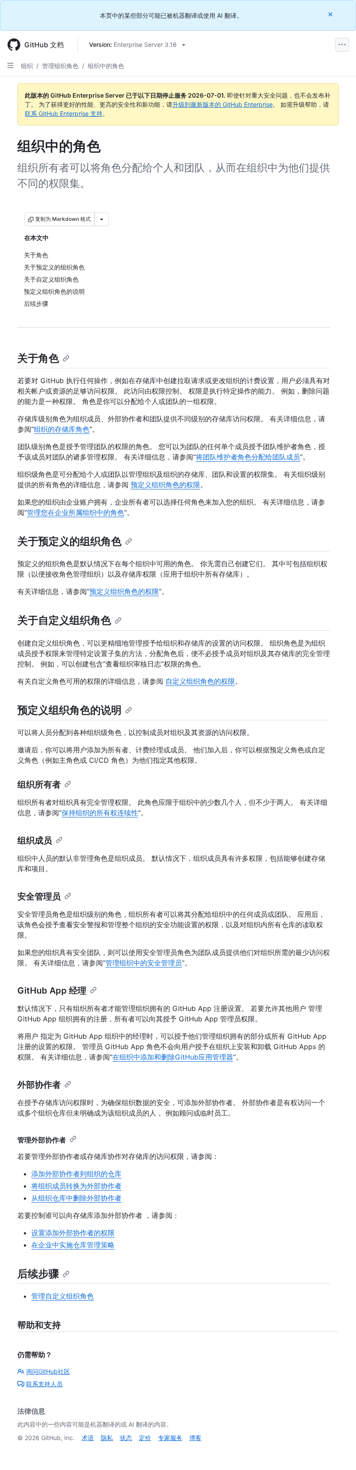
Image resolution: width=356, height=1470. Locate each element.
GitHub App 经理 (51, 990)
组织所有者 (39, 784)
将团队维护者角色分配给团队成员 (248, 457)
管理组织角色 (60, 65)
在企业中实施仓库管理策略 (73, 1244)
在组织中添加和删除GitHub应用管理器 (172, 1057)
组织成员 (34, 840)
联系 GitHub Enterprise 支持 (63, 113)
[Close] (331, 14)
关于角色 (38, 358)
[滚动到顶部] (337, 1451)
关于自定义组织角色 (64, 620)
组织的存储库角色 (61, 429)
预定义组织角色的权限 (165, 484)
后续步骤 (38, 1273)
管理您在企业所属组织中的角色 (75, 512)
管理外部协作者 (41, 1139)
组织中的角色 (106, 65)
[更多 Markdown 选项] (101, 219)
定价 (145, 1437)
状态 (126, 1437)
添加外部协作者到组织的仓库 (76, 1173)
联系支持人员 (44, 1384)
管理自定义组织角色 (62, 1296)
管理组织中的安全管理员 (143, 962)
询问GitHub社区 (48, 1371)
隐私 (107, 1437)
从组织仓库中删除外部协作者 (76, 1198)
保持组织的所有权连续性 (100, 812)
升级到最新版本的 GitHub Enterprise (222, 104)
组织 (27, 65)
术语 (88, 1437)
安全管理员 (39, 896)
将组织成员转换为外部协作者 (76, 1185)
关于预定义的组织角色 (69, 541)
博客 (195, 1437)
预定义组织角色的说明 (69, 710)
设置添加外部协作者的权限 (73, 1232)
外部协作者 (39, 1085)
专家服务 (170, 1437)
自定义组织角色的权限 (200, 681)
